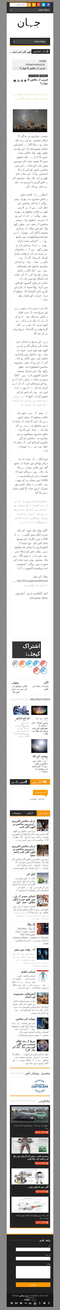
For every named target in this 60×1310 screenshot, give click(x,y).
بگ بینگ (31, 924)
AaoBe (27, 1300)
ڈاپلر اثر (31, 874)
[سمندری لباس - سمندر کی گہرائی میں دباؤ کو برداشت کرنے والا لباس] (30, 1140)
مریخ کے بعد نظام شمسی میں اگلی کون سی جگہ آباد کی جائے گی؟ (23, 1045)
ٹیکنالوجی (44, 1101)
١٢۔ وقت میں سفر (24, 949)
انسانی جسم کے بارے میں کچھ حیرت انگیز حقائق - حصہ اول (24, 899)
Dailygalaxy (43, 75)
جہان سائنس (24, 1296)
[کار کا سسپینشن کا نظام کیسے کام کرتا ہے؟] (30, 1199)
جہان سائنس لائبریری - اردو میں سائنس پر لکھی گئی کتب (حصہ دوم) (23, 850)
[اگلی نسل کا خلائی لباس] (30, 1171)
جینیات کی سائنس (25, 1018)
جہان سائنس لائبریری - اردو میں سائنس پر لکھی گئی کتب (23, 823)
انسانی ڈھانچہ (27, 971)
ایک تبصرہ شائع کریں (37, 799)
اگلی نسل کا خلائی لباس (38, 1187)
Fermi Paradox (35, 65)
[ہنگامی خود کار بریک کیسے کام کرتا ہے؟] (30, 1109)
